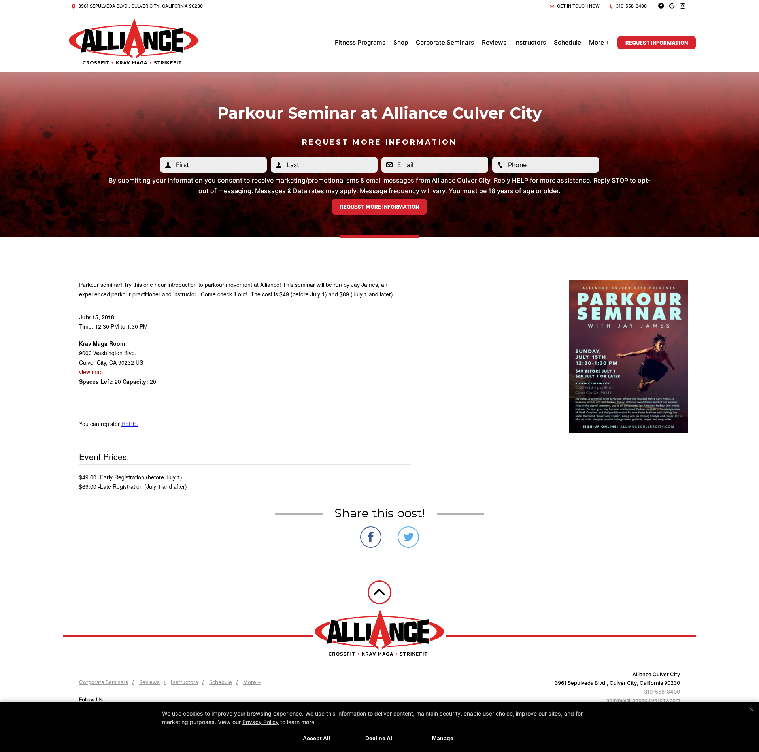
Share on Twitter (408, 537)
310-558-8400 (631, 6)
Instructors (530, 42)
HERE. (129, 424)
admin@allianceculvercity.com (643, 700)
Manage (442, 738)
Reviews (494, 42)
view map (91, 372)
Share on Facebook (371, 537)
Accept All (316, 738)
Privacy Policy (260, 721)
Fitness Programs (360, 42)
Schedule (567, 42)
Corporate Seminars (445, 42)
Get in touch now (578, 6)
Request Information (656, 43)
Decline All (379, 738)
